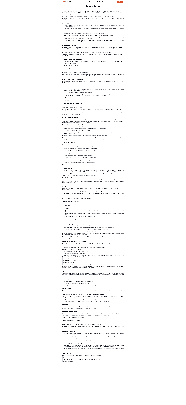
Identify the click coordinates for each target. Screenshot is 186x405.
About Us (98, 1)
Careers (103, 1)
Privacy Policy (67, 48)
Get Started (119, 1)
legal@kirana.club (100, 247)
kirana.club (85, 25)
